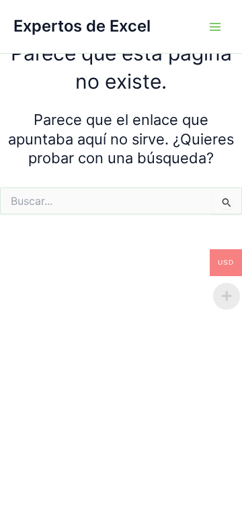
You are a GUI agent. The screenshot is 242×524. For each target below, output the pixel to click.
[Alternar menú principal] (215, 26)
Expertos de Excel (82, 26)
